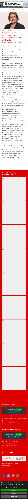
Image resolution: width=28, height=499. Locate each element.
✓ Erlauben (18, 409)
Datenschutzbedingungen (14, 412)
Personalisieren (14, 493)
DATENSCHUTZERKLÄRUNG (10, 463)
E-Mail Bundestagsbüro (8, 422)
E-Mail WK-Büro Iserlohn (9, 445)
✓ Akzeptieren (14, 490)
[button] (14, 189)
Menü (14, 9)
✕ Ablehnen (14, 496)
